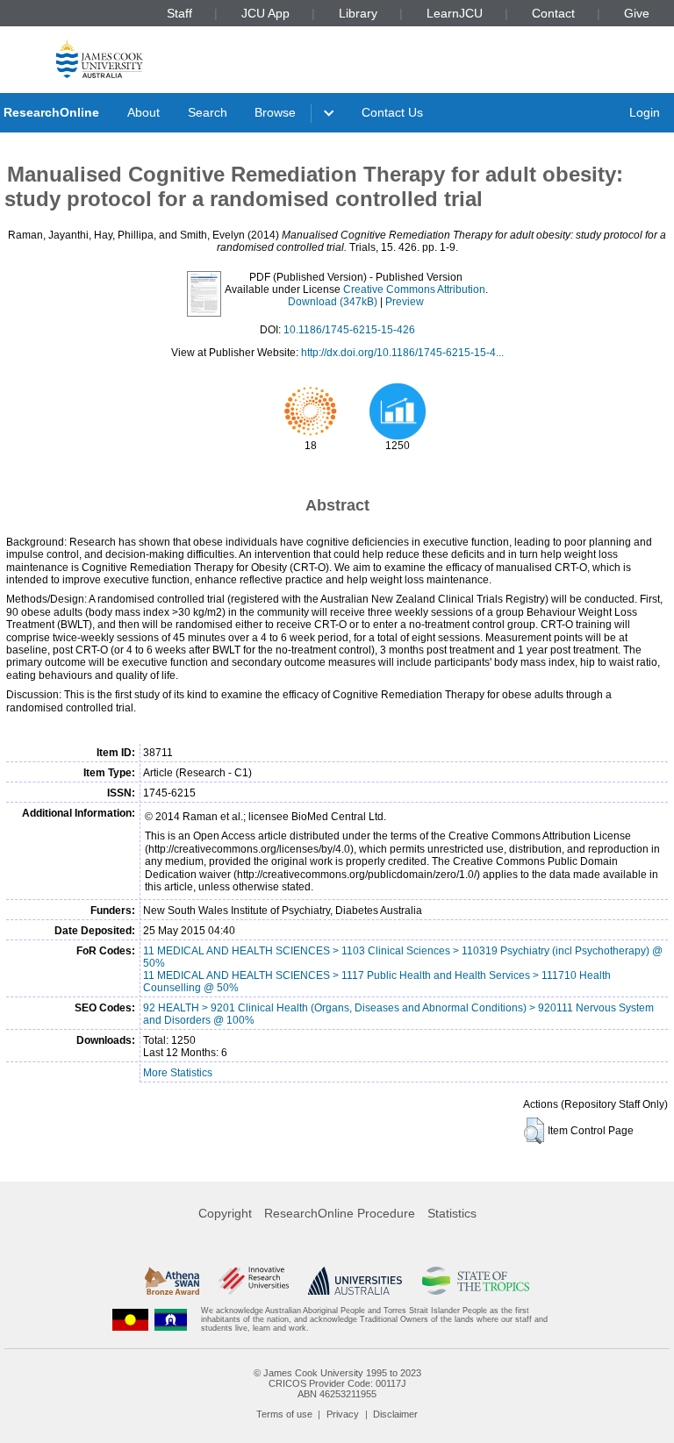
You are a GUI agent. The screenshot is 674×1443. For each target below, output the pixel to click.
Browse (275, 112)
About (143, 112)
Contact (553, 13)
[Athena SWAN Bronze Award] (172, 1281)
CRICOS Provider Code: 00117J (337, 1383)
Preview (404, 302)
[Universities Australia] (355, 1281)
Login (644, 112)
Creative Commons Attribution (414, 289)
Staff (179, 13)
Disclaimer (395, 1414)
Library (358, 13)
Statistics (452, 1213)
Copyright (225, 1213)
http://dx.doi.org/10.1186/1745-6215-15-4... (402, 352)
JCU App (265, 13)
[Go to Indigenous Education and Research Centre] (131, 1319)
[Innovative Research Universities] (253, 1281)
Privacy (342, 1414)
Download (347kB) (332, 302)
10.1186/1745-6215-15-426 (349, 330)
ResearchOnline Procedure (339, 1213)
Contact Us (392, 112)
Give (636, 13)
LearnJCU (455, 13)
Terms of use (284, 1414)
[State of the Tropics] (475, 1281)
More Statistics (177, 1073)
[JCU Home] (99, 58)
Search (207, 112)
